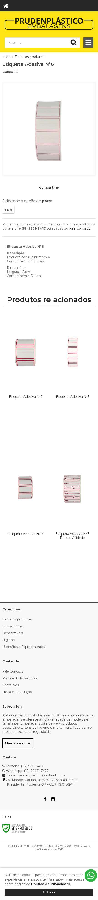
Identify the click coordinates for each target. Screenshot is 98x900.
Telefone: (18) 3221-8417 (24, 766)
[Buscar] (73, 42)
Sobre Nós (10, 685)
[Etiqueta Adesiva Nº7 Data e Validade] (72, 514)
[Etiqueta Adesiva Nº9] (26, 376)
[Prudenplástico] (49, 23)
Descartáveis (12, 633)
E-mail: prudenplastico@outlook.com (35, 775)
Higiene (8, 640)
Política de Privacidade (20, 678)
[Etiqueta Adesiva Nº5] (72, 376)
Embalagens (12, 626)
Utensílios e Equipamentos (23, 647)
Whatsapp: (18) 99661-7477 (27, 771)
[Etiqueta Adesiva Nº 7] (26, 514)
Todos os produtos (29, 57)
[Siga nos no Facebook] (45, 800)
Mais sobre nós (18, 743)
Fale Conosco (79, 228)
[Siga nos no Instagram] (52, 800)
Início (6, 57)
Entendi (49, 892)
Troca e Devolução (17, 692)
